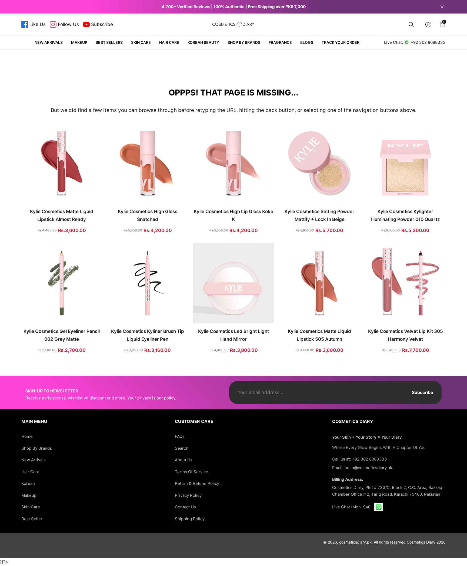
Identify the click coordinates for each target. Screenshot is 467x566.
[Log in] (428, 24)
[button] (411, 24)
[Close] (442, 6)
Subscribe (422, 392)
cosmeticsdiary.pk (355, 542)
